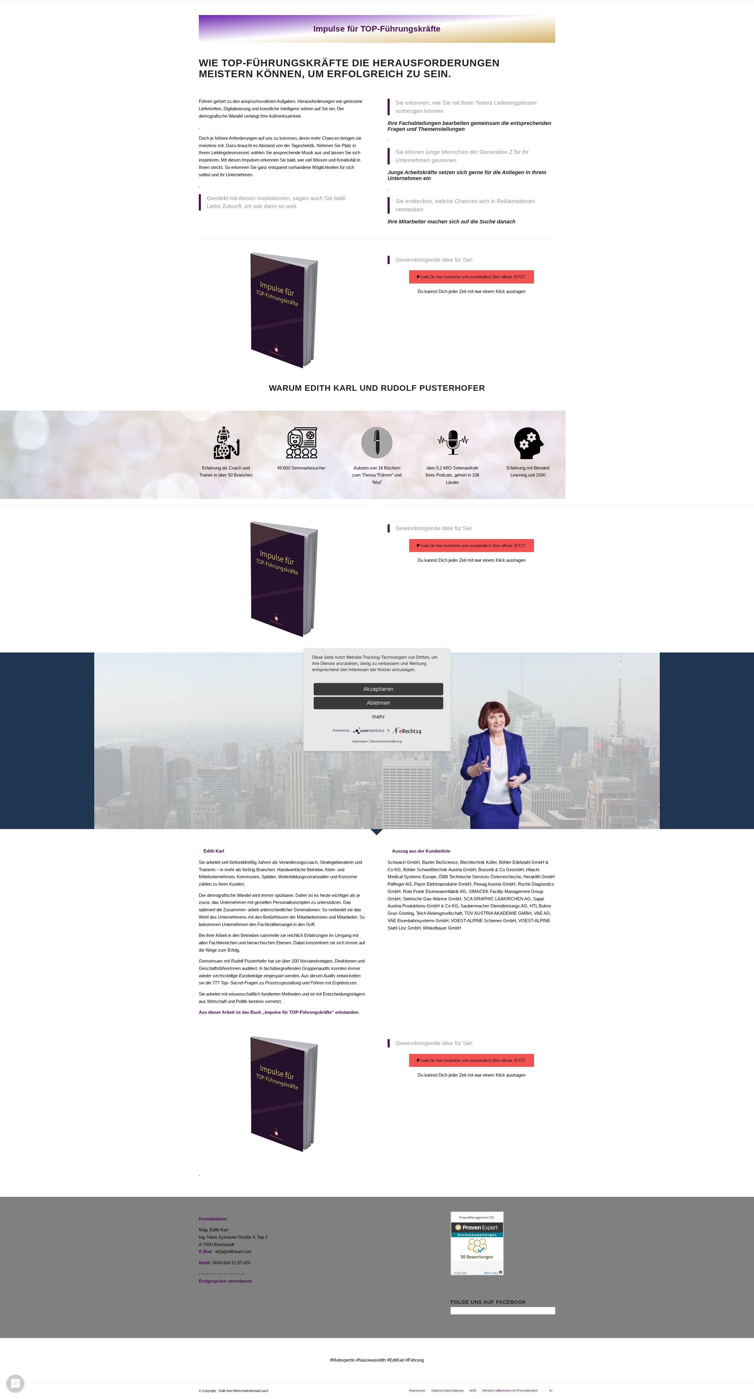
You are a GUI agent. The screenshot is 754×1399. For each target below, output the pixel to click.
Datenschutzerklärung (386, 741)
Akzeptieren (378, 689)
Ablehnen (378, 703)
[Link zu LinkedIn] (550, 1390)
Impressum (360, 741)
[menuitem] (417, 1390)
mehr (378, 716)
